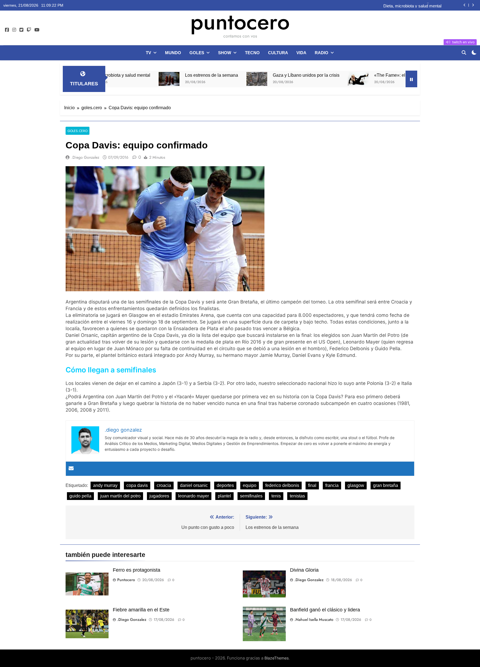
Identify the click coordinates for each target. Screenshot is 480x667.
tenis (276, 496)
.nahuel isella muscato (313, 619)
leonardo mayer (193, 496)
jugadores (159, 496)
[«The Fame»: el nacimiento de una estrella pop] (329, 78)
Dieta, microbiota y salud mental (412, 5)
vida (301, 52)
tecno (252, 52)
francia (332, 485)
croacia (164, 485)
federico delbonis (282, 485)
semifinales (251, 496)
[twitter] (21, 30)
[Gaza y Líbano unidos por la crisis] (228, 79)
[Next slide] (473, 5)
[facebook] (7, 30)
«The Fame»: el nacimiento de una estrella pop (392, 75)
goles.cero (78, 130)
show (224, 52)
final (312, 485)
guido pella (80, 496)
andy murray (105, 485)
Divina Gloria (304, 570)
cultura (278, 52)
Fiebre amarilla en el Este (141, 610)
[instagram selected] (14, 30)
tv (148, 52)
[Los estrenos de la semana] (140, 79)
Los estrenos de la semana (183, 75)
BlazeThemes (276, 658)
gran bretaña (385, 485)
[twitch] (29, 30)
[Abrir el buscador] (464, 52)
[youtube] (37, 30)
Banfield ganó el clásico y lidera (325, 610)
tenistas (297, 496)
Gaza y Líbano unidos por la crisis (277, 75)
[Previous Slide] (464, 5)
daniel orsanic (194, 485)
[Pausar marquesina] (411, 79)
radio (321, 52)
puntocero (240, 22)
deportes (225, 485)
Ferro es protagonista (136, 570)
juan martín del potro (120, 496)
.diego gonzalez (85, 157)
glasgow (356, 485)
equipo (249, 485)
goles (196, 52)
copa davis (137, 485)
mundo (173, 52)
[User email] (71, 469)
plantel (224, 496)
